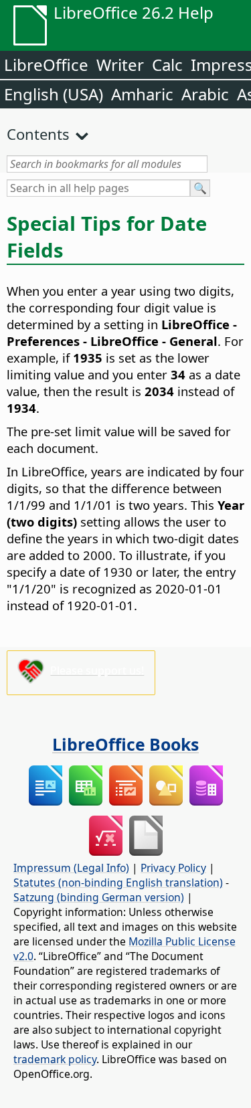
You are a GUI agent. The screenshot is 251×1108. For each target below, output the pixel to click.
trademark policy (54, 1059)
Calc (167, 65)
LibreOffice (46, 65)
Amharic (142, 94)
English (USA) (53, 94)
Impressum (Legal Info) (71, 867)
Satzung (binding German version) (98, 897)
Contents (38, 134)
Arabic (205, 94)
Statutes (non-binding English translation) (118, 882)
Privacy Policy (173, 867)
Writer (120, 65)
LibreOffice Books (125, 744)
